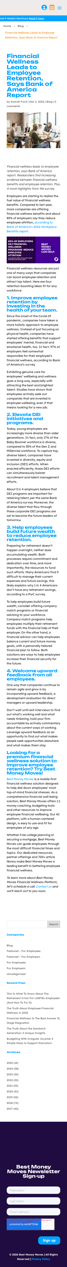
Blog (21, 26)
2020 (10, 1091)
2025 (10, 1063)
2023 (10, 1074)
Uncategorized (16, 974)
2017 (10, 1108)
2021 (10, 1085)
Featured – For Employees (24, 951)
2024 (10, 1068)
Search (53, 924)
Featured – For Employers (23, 956)
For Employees (16, 962)
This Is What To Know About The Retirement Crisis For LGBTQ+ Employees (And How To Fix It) (33, 998)
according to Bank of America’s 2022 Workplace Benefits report (32, 226)
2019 (10, 1097)
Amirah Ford (19, 101)
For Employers (16, 968)
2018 (10, 1103)
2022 (10, 1080)
